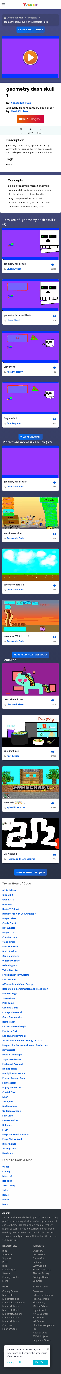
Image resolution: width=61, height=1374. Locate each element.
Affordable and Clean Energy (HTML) (22, 1040)
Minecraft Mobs (10, 1306)
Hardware (7, 1153)
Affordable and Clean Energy (17, 984)
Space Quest (9, 998)
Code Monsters (10, 955)
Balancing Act (9, 965)
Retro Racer (8, 1021)
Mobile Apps (9, 1269)
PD (34, 1328)
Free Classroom (41, 1298)
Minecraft (7, 1176)
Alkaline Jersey (15, 371)
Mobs (5, 1204)
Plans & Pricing (41, 1273)
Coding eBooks (10, 1277)
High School (39, 1310)
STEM (5, 1129)
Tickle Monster (10, 970)
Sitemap (6, 1273)
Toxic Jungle (8, 941)
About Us (7, 1254)
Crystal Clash (9, 1092)
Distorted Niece (15, 704)
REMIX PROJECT (30, 119)
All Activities (9, 890)
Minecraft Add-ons (12, 1313)
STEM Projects (40, 1336)
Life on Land (9, 979)
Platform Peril (9, 1031)
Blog (4, 1250)
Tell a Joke (7, 1101)
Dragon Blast (9, 918)
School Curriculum (43, 1295)
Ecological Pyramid (12, 1063)
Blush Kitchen (19, 111)
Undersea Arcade (11, 1110)
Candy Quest (9, 923)
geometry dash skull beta (17, 315)
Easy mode (9, 366)
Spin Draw (7, 1115)
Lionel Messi (13, 320)
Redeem (37, 1261)
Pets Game (8, 1002)
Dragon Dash (9, 932)
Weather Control (11, 960)
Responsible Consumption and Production (25, 988)
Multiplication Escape (13, 1073)
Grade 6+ (7, 904)
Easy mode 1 (10, 418)
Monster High (9, 993)
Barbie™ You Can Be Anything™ (19, 913)
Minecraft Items (10, 1317)
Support (6, 1258)
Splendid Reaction (16, 807)
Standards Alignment (44, 1325)
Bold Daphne (13, 423)
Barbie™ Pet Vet (10, 908)
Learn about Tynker (30, 29)
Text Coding (8, 1185)
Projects (32, 17)
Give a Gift (38, 1258)
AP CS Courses (40, 1313)
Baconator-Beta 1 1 (14, 584)
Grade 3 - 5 (8, 899)
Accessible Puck (21, 102)
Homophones (9, 1068)
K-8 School (38, 1321)
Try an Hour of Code (16, 883)
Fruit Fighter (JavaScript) (15, 974)
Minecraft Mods (10, 1321)
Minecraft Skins (10, 1298)
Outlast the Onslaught (14, 1026)
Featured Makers (42, 1269)
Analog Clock (9, 1148)
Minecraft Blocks (11, 1310)
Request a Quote (42, 1340)
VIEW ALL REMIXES (30, 436)
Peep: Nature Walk (12, 1139)
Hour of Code (9, 1328)
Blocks (5, 1199)
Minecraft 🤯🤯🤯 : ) (14, 802)
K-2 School (38, 1317)
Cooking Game (10, 1007)
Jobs (4, 1265)
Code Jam (7, 1325)
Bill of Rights (9, 1143)
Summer (37, 1280)
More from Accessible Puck (30, 654)
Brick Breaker (9, 951)
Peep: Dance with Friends (16, 1134)
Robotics (7, 1180)
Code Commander (12, 1017)
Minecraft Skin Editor (13, 1302)
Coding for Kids (15, 17)
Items (5, 1194)
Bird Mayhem (9, 1106)
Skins (5, 1190)
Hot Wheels (8, 927)
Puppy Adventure (11, 1087)
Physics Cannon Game (14, 1078)
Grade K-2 (7, 894)
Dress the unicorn (13, 699)
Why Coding (39, 1265)
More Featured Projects (30, 872)
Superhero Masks (11, 1059)
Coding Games (10, 1291)
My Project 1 (10, 853)
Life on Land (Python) (14, 1035)
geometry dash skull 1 (16, 481)
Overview (38, 1250)
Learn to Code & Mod (17, 1160)
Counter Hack (9, 937)
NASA (5, 1096)
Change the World (12, 1012)
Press (5, 1261)
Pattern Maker (10, 1120)
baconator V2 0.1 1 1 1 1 (16, 636)
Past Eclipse (13, 755)
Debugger (7, 1125)
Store (5, 1280)
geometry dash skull (15, 263)
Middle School (40, 1306)
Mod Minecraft (10, 946)
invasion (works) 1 (13, 533)
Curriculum (39, 1254)
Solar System (9, 1082)
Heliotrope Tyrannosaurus (21, 858)
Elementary (39, 1302)
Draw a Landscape (12, 1054)
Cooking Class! (11, 750)
